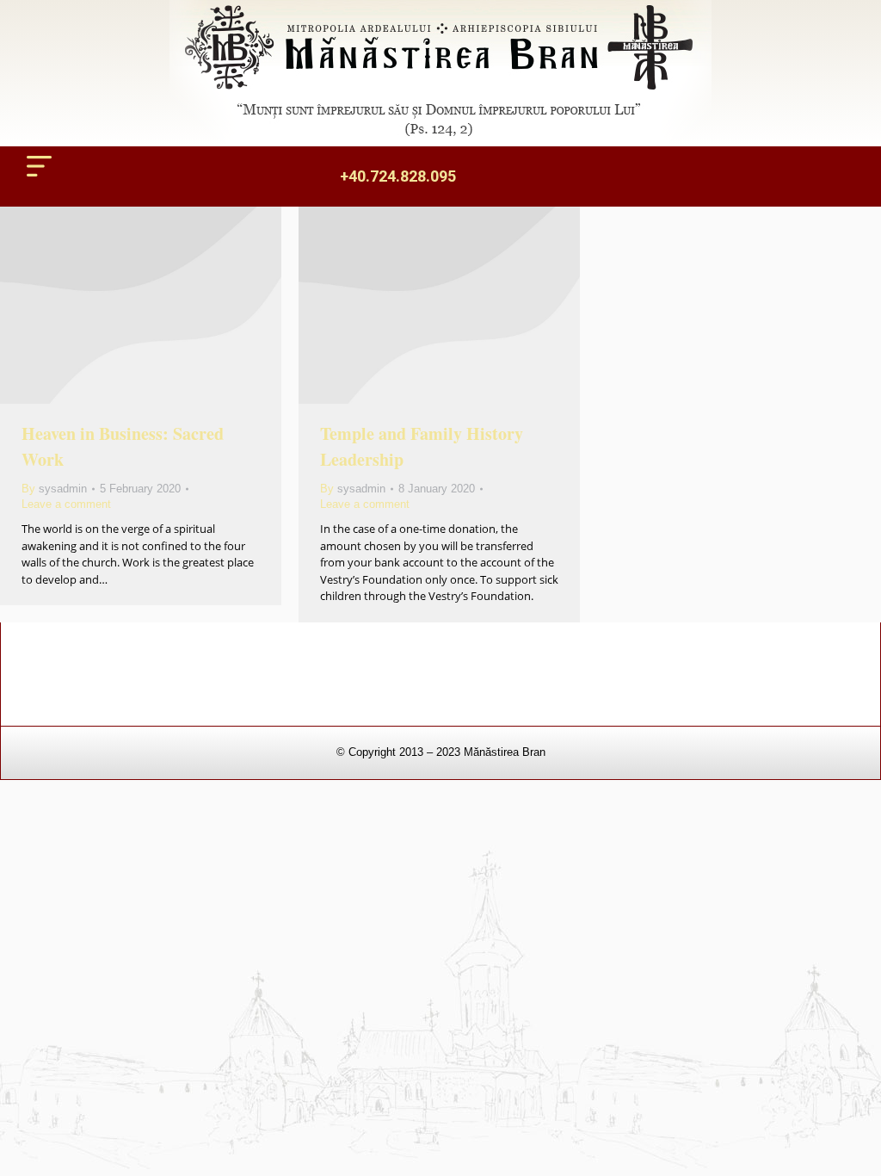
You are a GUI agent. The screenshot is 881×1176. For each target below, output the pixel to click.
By (54, 488)
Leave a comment (66, 504)
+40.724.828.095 (398, 176)
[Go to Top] (855, 1150)
